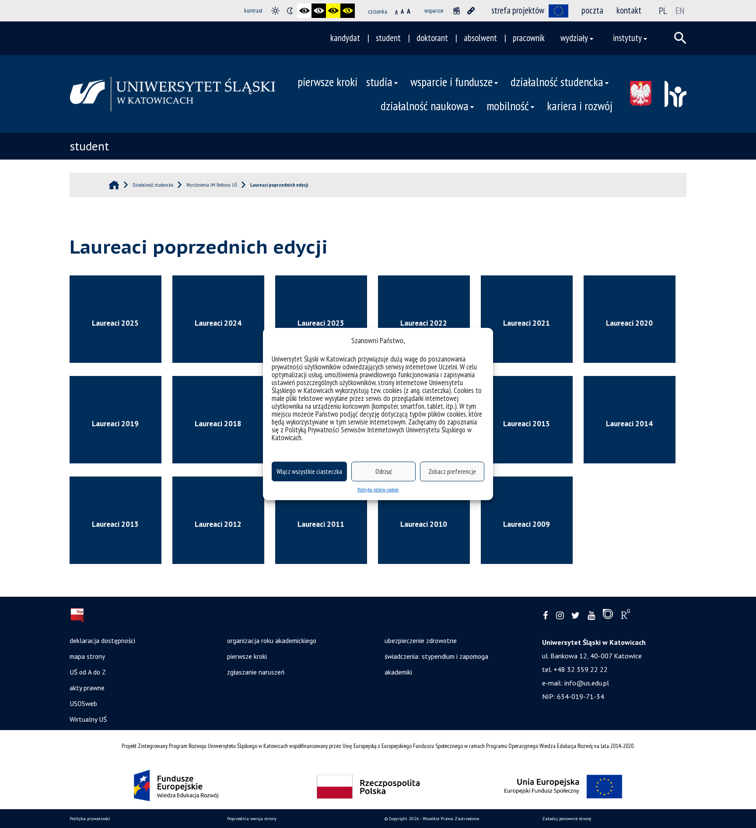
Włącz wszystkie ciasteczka (309, 471)
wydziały (574, 38)
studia (379, 82)
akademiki (398, 672)
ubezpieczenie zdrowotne (421, 640)
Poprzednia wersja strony (251, 818)
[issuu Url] (608, 616)
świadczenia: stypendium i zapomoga (436, 656)
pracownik (529, 38)
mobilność (507, 106)
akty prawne (87, 687)
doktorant (432, 38)
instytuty (627, 38)
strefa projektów (517, 10)
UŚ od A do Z (88, 672)
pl (663, 10)
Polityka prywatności (90, 818)
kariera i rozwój (579, 106)
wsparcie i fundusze (451, 82)
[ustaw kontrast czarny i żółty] (333, 10)
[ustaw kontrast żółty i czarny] (347, 10)
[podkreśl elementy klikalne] (471, 10)
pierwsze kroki (327, 82)
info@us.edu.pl (586, 682)
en (680, 10)
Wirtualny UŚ (88, 719)
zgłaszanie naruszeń (255, 672)
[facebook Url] (545, 616)
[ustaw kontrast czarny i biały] (304, 10)
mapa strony (87, 656)
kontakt (628, 10)
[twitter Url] (575, 616)
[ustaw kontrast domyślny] (275, 10)
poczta (592, 10)
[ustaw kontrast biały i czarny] (319, 10)
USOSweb (83, 703)
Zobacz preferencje (452, 471)
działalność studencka (557, 82)
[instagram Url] (560, 616)
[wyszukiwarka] (680, 38)
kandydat (345, 38)
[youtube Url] (591, 616)
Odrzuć (383, 471)
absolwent (480, 38)
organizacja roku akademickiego (271, 640)
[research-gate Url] (625, 616)
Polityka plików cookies (378, 489)
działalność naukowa (425, 106)
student (388, 38)
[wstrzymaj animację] (456, 10)
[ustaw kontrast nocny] (290, 10)
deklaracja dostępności (102, 640)
